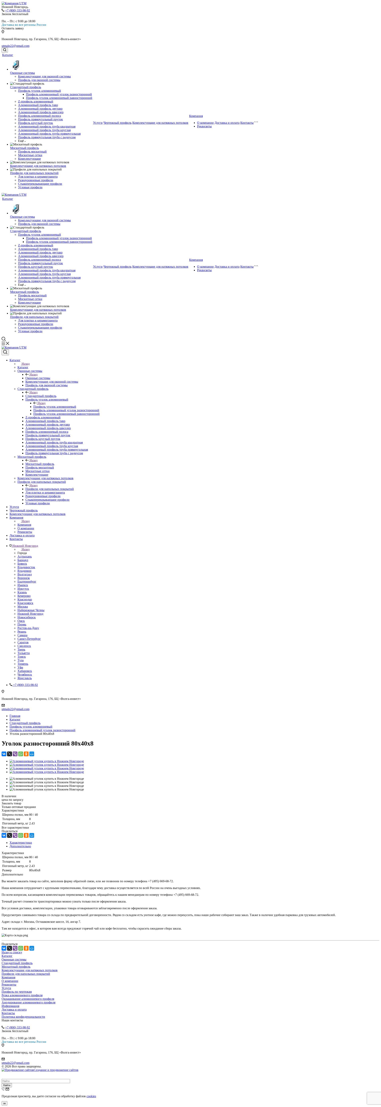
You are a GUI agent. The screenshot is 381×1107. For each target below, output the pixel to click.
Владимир (24, 570)
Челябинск (24, 674)
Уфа (20, 667)
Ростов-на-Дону (28, 628)
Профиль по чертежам (17, 991)
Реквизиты (204, 126)
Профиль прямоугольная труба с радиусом (47, 137)
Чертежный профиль (117, 122)
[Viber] (15, 754)
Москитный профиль (24, 148)
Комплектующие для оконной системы (44, 76)
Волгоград (24, 574)
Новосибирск (26, 617)
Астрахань (24, 556)
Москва (22, 606)
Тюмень (22, 663)
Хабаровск (24, 671)
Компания (196, 116)
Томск (21, 656)
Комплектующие (29, 158)
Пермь (21, 624)
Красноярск (25, 603)
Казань (22, 592)
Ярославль (24, 678)
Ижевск (22, 585)
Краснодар (24, 599)
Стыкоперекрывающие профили (40, 183)
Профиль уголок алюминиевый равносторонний (59, 98)
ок (4, 1103)
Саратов (23, 642)
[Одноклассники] (26, 754)
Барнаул (22, 560)
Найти (6, 1085)
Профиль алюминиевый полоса (39, 115)
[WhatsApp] (20, 754)
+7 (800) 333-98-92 (17, 10)
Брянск (22, 563)
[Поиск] (5, 50)
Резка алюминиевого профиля (22, 995)
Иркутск (23, 588)
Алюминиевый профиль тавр (38, 105)
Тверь (21, 649)
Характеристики (21, 842)
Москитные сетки (30, 155)
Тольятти (23, 653)
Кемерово (24, 596)
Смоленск (24, 646)
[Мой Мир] (31, 754)
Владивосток (26, 567)
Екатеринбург (26, 581)
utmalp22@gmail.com (15, 45)
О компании (205, 122)
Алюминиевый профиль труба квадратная (46, 126)
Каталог (7, 55)
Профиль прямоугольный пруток (40, 119)
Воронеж (23, 578)
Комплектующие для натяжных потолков (38, 166)
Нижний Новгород (30, 613)
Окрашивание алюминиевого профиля (28, 998)
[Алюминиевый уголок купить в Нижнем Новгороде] (47, 761)
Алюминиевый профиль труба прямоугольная (49, 133)
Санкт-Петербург (29, 638)
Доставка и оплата (227, 122)
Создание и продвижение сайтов (56, 1070)
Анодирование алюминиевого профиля (28, 1002)
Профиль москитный (32, 151)
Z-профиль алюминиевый (35, 101)
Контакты (247, 122)
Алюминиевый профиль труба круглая (44, 130)
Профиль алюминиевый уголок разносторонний (59, 94)
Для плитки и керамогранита (38, 176)
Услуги (98, 122)
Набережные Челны (30, 610)
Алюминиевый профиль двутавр (40, 108)
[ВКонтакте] (4, 754)
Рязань (21, 631)
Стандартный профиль (25, 87)
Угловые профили (30, 187)
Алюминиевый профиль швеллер (41, 112)
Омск (21, 621)
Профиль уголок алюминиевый (39, 90)
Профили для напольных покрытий (34, 173)
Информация (10, 1006)
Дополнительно (20, 846)
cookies (91, 1096)
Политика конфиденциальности (23, 1016)
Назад (26, 363)
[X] (9, 754)
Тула (20, 660)
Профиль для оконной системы (39, 80)
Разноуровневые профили (35, 180)
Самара (22, 635)
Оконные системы (22, 73)
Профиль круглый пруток (35, 123)
